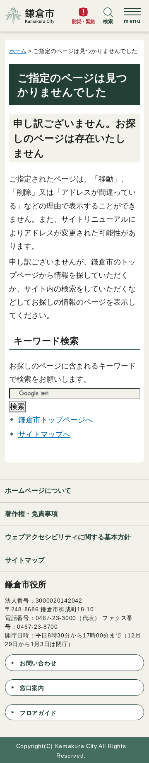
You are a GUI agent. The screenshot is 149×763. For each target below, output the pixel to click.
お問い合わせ (38, 663)
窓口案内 (32, 688)
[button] (108, 19)
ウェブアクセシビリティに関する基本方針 (68, 536)
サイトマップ (25, 560)
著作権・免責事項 (31, 513)
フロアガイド (38, 713)
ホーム (17, 51)
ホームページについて (38, 490)
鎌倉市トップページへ (55, 420)
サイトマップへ (44, 434)
